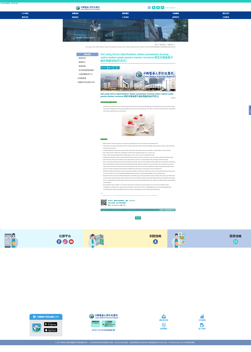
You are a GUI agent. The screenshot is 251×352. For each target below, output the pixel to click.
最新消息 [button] (25, 17)
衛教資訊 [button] (75, 17)
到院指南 (155, 241)
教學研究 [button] (175, 17)
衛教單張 (171, 44)
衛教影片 (82, 62)
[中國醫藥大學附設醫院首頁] (87, 8)
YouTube (71, 241)
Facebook (59, 241)
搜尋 (149, 7)
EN (162, 7)
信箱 (235, 241)
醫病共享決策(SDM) (87, 82)
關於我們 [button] (226, 13)
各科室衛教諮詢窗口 (87, 70)
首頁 (156, 44)
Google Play (50, 325)
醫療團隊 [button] (125, 13)
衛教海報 (82, 66)
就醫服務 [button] (75, 13)
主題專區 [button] (226, 17)
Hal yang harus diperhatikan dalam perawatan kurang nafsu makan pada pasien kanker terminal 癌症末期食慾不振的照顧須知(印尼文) (130, 47)
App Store (50, 331)
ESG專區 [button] (25, 13)
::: (1, 1)
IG (65, 241)
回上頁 (138, 218)
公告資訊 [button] (125, 17)
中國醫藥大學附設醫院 (103, 316)
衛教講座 (82, 78)
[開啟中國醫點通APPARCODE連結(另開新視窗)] (36, 328)
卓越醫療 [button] (175, 13)
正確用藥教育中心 (86, 74)
